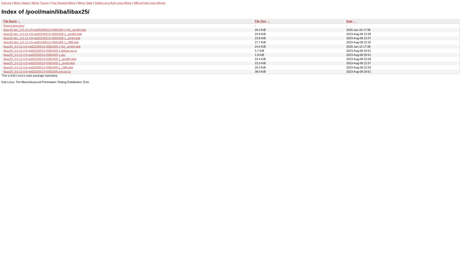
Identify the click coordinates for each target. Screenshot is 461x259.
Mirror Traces (40, 2)
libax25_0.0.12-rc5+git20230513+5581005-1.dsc (34, 54)
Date (349, 21)
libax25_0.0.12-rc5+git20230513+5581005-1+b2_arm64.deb (41, 46)
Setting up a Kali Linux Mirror (113, 2)
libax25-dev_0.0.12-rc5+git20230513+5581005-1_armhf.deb (41, 38)
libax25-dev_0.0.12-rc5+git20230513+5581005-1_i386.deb (41, 42)
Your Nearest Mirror (63, 2)
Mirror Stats (85, 2)
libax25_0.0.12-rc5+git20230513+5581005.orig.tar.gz (37, 71)
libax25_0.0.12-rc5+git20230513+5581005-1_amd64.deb (39, 59)
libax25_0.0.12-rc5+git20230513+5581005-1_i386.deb (38, 67)
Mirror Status (22, 2)
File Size (260, 21)
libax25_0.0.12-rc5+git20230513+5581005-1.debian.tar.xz (40, 50)
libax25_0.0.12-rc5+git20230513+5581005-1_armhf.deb (39, 63)
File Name (10, 21)
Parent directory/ (13, 25)
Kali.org (6, 2)
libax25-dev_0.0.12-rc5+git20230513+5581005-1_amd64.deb (42, 34)
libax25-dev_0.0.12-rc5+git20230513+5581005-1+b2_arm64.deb (44, 29)
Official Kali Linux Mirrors (149, 2)
